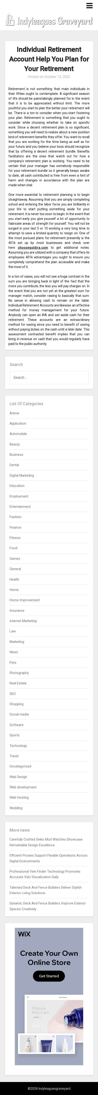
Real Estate (18, 683)
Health (14, 579)
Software (16, 725)
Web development (23, 787)
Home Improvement (25, 600)
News (14, 652)
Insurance (17, 611)
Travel (14, 756)
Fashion (15, 517)
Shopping (16, 704)
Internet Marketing (23, 621)
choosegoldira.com (33, 247)
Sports (15, 735)
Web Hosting (19, 797)
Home (14, 590)
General (15, 569)
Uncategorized (20, 766)
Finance (15, 527)
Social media (19, 714)
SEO (13, 694)
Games (15, 559)
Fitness (15, 538)
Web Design (18, 777)
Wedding (16, 808)
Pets (13, 663)
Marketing (17, 642)
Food (13, 548)
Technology (18, 746)
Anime (14, 413)
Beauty (15, 444)
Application (18, 423)
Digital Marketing (22, 475)
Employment (19, 496)
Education (17, 486)
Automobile (18, 434)
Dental (14, 465)
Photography (19, 673)
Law (13, 631)
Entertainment (20, 507)
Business (16, 455)
